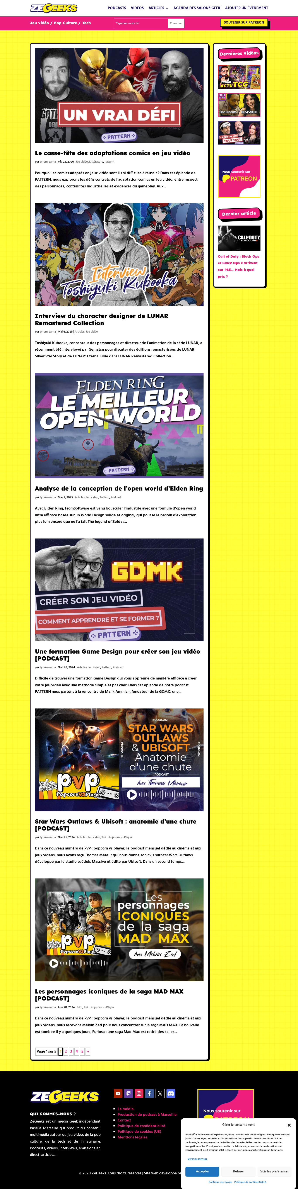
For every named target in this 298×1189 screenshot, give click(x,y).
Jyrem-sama (48, 161)
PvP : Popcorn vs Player (116, 837)
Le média (126, 1109)
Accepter (202, 1171)
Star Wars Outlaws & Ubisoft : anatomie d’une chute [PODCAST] (115, 825)
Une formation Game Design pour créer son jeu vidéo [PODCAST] (117, 655)
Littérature (96, 161)
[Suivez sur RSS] (170, 1093)
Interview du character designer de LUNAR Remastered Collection (101, 319)
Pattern (109, 161)
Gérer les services (197, 1159)
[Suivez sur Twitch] (128, 1093)
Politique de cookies (220, 1182)
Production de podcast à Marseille (147, 1115)
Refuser (238, 1171)
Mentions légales (132, 1137)
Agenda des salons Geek (196, 8)
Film (79, 1007)
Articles (156, 8)
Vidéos (137, 8)
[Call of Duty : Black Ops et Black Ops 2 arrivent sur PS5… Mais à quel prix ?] (239, 239)
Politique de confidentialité (250, 1182)
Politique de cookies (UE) (139, 1132)
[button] (289, 1125)
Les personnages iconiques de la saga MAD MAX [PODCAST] (109, 995)
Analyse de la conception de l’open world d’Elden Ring (119, 488)
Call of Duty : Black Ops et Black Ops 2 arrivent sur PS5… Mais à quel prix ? (238, 266)
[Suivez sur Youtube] (118, 1093)
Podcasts (117, 8)
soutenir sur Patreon (244, 22)
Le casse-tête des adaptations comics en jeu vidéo (112, 153)
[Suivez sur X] (160, 1093)
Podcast (116, 497)
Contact (124, 1120)
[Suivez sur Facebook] (149, 1093)
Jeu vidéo (82, 161)
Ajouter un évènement (246, 8)
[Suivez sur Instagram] (139, 1093)
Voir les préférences (274, 1171)
